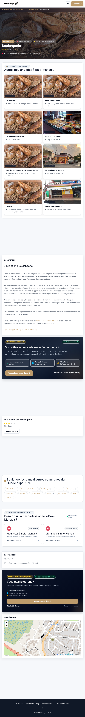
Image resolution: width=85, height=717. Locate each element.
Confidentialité (46, 704)
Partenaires (29, 704)
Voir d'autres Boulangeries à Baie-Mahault (20, 330)
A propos (19, 704)
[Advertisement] (42, 236)
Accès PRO (64, 704)
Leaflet (60, 655)
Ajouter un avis (12, 431)
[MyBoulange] (21, 3)
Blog (37, 704)
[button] (42, 636)
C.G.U (56, 704)
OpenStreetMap (69, 655)
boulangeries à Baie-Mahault (47, 321)
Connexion (77, 4)
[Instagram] (42, 708)
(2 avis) (15, 50)
